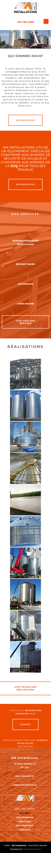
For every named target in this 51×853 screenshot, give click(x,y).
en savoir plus (25, 120)
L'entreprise (25, 817)
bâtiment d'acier (25, 264)
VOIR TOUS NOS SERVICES (25, 321)
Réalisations (25, 825)
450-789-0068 (25, 22)
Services (25, 821)
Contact (25, 724)
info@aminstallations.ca (25, 785)
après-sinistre (25, 303)
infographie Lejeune (32, 849)
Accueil (25, 813)
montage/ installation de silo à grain (25, 242)
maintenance (25, 284)
